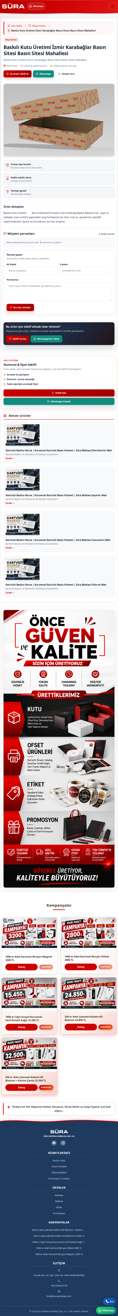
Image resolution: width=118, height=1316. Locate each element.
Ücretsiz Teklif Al (19, 73)
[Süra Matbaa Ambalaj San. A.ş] (13, 6)
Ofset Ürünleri (59, 1166)
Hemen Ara (68, 73)
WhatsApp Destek (61, 401)
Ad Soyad (11, 264)
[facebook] (54, 1143)
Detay (21, 967)
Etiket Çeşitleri (59, 1172)
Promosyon (59, 1213)
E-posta (64, 264)
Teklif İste (60, 392)
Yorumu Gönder (22, 307)
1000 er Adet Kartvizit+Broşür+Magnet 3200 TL (59, 1254)
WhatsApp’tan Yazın (48, 338)
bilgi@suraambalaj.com (59, 1296)
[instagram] (63, 1143)
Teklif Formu (19, 338)
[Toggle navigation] (113, 6)
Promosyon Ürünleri (59, 1178)
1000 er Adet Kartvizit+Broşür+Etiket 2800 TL (59, 1248)
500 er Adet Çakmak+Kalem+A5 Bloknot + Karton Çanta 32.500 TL (59, 1229)
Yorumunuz (12, 279)
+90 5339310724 (59, 1285)
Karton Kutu (59, 1160)
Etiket (59, 1207)
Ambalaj (59, 1195)
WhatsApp (45, 73)
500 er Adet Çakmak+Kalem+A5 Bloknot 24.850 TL (59, 1235)
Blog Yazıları (11, 39)
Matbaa (59, 1201)
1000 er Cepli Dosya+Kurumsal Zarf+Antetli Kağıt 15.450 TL (59, 1242)
